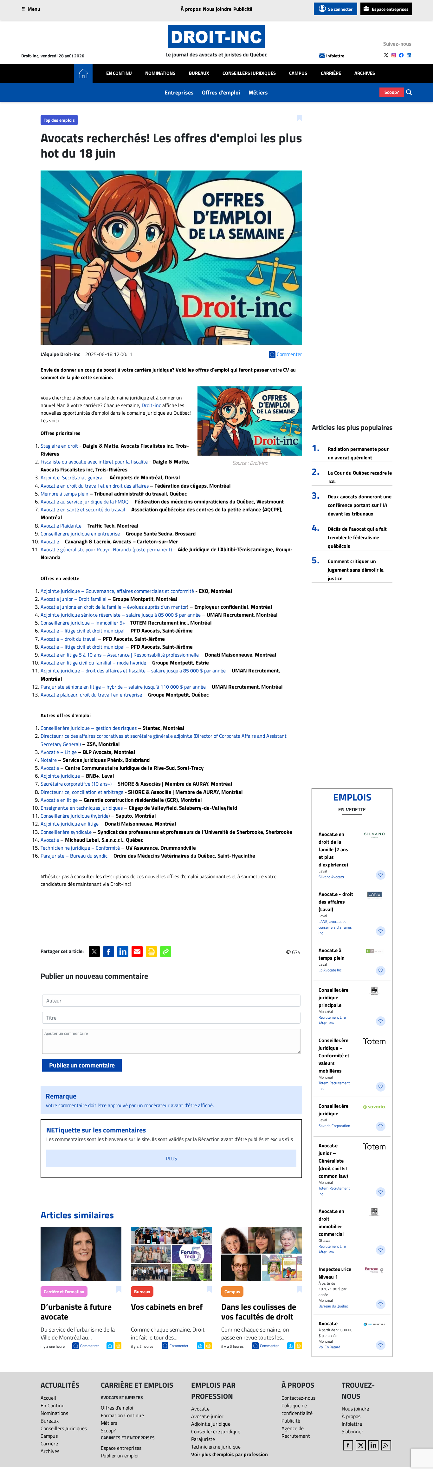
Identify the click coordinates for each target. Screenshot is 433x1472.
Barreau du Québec (333, 1306)
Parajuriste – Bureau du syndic (74, 855)
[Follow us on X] (386, 55)
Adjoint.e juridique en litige (70, 823)
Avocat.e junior (207, 1416)
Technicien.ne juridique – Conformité (80, 848)
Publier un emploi (120, 1455)
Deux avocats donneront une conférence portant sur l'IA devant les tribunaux (359, 505)
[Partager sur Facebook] (108, 951)
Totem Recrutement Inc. (334, 1086)
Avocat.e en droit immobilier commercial (331, 1222)
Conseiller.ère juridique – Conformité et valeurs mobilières (334, 1055)
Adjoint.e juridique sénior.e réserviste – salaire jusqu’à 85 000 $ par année (121, 615)
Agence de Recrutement (295, 1432)
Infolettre (335, 55)
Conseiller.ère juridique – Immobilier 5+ (83, 622)
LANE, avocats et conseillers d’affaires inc (335, 927)
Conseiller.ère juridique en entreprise (80, 533)
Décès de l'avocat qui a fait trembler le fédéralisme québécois (357, 537)
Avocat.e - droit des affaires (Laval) (336, 901)
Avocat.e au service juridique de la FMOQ (85, 501)
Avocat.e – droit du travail (69, 639)
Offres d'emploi (221, 92)
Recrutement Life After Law (332, 1020)
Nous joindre (217, 9)
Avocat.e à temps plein (332, 954)
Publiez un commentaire (82, 1065)
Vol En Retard (329, 1347)
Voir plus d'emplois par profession (229, 1454)
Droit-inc (151, 405)
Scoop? (392, 92)
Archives (364, 73)
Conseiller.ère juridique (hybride (74, 816)
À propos (191, 9)
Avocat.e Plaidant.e (61, 525)
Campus (298, 73)
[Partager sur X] (94, 951)
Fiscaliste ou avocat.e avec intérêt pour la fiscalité (94, 461)
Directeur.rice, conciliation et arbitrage (82, 792)
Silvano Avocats (331, 877)
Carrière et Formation (64, 1291)
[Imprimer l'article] (117, 1345)
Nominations (160, 73)
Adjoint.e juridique (60, 776)
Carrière (331, 73)
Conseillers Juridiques (249, 73)
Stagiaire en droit (60, 446)
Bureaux (199, 73)
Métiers (258, 92)
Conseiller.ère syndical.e (66, 832)
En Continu (119, 73)
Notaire (49, 760)
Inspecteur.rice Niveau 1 (335, 1273)
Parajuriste (203, 1439)
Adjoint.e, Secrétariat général (72, 477)
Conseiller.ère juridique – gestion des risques (89, 728)
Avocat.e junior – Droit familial (74, 599)
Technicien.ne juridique (216, 1446)
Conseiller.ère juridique (333, 1109)
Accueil (48, 1398)
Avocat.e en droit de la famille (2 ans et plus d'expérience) (333, 849)
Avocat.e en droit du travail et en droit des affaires (95, 486)
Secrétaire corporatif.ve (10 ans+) (76, 784)
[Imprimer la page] (151, 951)
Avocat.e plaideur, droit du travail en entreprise (91, 694)
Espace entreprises (390, 9)
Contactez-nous (298, 1398)
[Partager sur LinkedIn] (122, 951)
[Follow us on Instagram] (394, 55)
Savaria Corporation (334, 1126)
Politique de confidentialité (297, 1409)
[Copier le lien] (165, 951)
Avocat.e (50, 541)
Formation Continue (122, 1415)
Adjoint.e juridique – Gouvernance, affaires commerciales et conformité (117, 591)
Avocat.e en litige (59, 800)
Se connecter (340, 9)
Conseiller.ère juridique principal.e (333, 997)
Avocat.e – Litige (59, 752)
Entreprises (179, 92)
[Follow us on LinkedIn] (409, 55)
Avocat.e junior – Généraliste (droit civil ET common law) (333, 1161)
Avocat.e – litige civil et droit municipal (83, 630)
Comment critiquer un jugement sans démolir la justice (356, 569)
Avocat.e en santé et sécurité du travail (83, 509)
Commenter (89, 1346)
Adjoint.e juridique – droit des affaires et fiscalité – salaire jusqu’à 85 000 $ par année (133, 670)
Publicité (242, 9)
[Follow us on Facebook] (401, 55)
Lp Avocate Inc (330, 970)
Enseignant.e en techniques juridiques (82, 808)
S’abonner (352, 1431)
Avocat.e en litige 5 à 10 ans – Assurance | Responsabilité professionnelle (120, 654)
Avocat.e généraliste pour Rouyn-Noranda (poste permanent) (106, 549)
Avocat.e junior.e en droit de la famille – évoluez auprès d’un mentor (114, 607)
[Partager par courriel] (137, 951)
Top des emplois (59, 120)
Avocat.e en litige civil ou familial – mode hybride (93, 662)
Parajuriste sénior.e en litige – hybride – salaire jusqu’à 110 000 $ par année (123, 687)
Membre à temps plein (64, 493)
